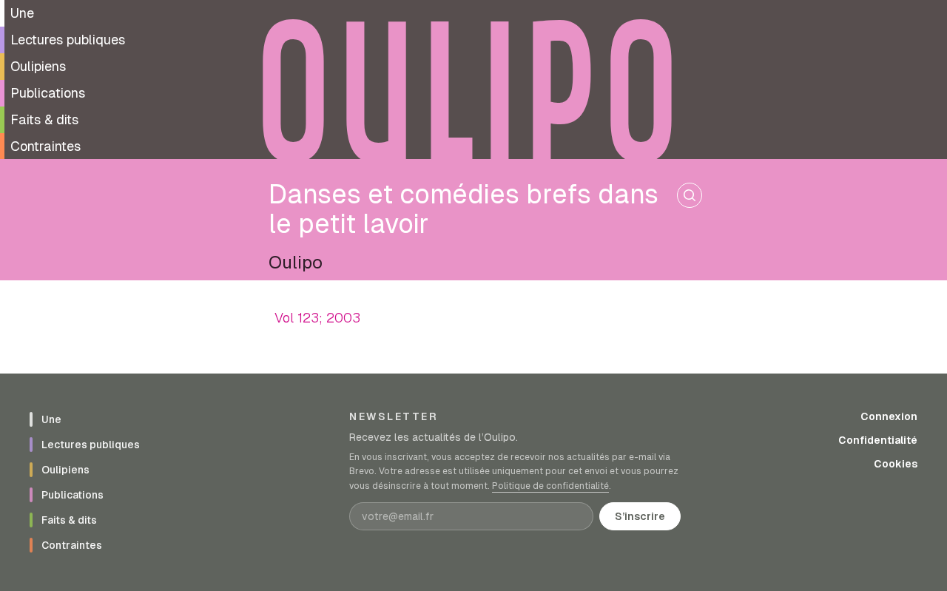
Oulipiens (38, 66)
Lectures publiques (67, 39)
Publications (47, 93)
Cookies (895, 464)
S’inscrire (640, 516)
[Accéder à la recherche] (689, 195)
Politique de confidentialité (550, 486)
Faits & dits (44, 119)
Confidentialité (877, 440)
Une (22, 13)
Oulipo (296, 262)
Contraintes (45, 146)
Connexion (888, 416)
